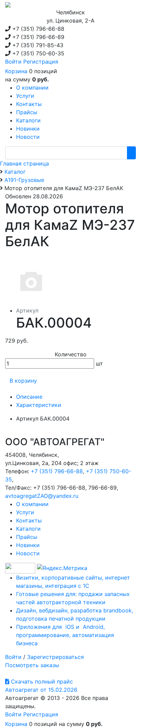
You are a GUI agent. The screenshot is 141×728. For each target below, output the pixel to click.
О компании (32, 504)
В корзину (23, 380)
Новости (28, 553)
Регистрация (40, 61)
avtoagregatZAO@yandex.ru (41, 495)
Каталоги (28, 528)
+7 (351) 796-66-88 (57, 471)
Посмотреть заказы (32, 665)
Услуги (25, 512)
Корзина (16, 71)
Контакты (29, 520)
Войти (13, 61)
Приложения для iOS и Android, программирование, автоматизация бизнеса (65, 635)
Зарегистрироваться (55, 656)
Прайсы (26, 536)
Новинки (28, 545)
